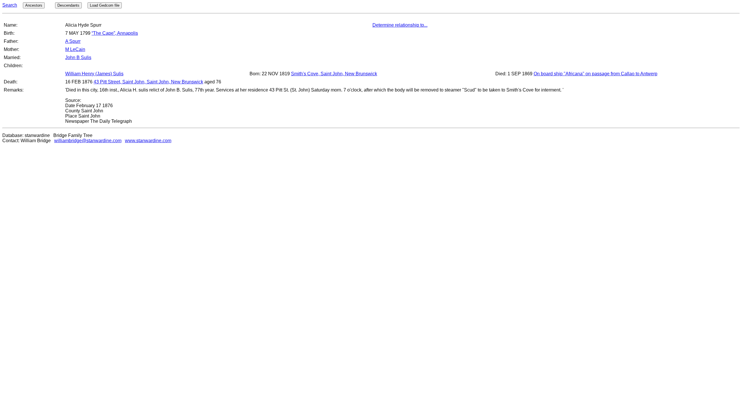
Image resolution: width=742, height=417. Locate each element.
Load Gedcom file (104, 5)
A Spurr (73, 41)
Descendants (68, 5)
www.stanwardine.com (148, 140)
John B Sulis (78, 57)
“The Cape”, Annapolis (115, 33)
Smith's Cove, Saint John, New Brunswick (334, 73)
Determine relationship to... (400, 25)
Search (9, 5)
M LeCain (75, 49)
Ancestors (33, 5)
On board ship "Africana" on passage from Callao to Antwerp (595, 73)
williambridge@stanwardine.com (87, 140)
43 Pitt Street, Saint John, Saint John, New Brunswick (148, 81)
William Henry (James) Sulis (94, 73)
